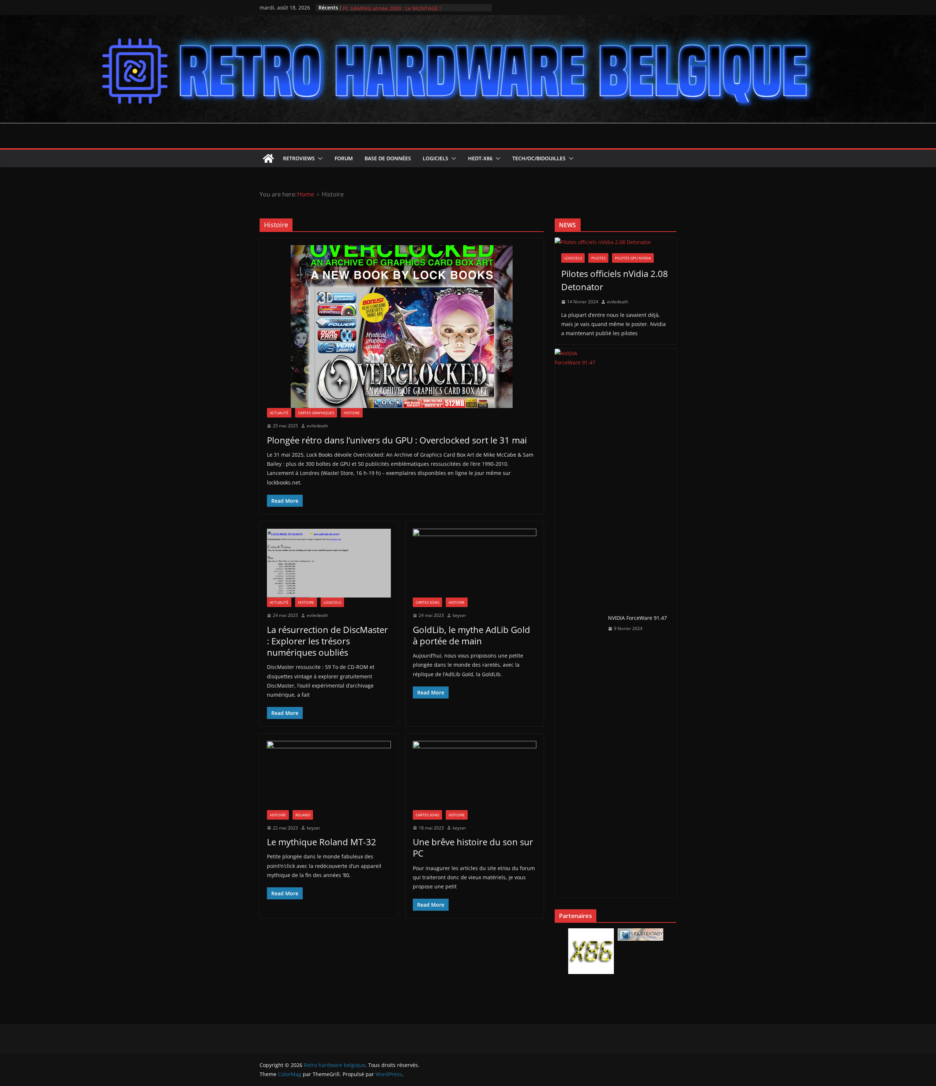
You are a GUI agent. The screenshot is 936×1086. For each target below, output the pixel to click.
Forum (344, 158)
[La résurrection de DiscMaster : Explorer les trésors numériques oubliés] (329, 563)
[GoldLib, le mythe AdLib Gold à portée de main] (475, 563)
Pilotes (598, 258)
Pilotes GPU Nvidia (633, 258)
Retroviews (299, 158)
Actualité (279, 412)
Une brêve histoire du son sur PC (473, 847)
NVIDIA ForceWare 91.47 (637, 617)
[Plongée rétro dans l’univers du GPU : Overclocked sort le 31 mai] (401, 326)
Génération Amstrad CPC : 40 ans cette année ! (400, 7)
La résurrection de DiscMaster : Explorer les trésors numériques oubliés (327, 640)
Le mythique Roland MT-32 (321, 842)
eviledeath (317, 426)
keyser (459, 615)
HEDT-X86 (480, 158)
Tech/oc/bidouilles (539, 158)
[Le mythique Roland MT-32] (329, 775)
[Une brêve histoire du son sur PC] (475, 775)
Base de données (388, 158)
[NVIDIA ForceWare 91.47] (578, 623)
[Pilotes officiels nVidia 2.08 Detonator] (615, 242)
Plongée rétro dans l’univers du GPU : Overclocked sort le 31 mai (397, 440)
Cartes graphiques (316, 412)
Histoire (352, 412)
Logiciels (435, 158)
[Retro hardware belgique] (468, 20)
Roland (302, 814)
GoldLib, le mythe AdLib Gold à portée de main (471, 635)
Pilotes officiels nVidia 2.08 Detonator (614, 280)
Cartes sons (427, 602)
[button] (319, 158)
